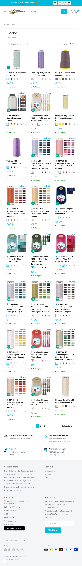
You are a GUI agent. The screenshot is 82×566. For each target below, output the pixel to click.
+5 (49, 267)
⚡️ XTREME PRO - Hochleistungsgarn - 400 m (15, 118)
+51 (25, 167)
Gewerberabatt (10, 521)
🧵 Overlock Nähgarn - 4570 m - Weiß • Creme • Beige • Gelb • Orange (41, 118)
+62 (74, 406)
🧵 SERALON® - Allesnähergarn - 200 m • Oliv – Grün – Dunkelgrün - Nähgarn (41, 308)
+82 (49, 79)
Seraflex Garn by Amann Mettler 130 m (16, 74)
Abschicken (53, 530)
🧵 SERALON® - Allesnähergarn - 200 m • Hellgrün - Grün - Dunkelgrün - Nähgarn (65, 356)
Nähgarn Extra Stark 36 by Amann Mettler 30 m (65, 401)
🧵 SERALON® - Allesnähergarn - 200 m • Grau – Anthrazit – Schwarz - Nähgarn (65, 308)
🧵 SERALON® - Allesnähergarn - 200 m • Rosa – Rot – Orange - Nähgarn (16, 403)
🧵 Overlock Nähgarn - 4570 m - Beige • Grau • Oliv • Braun (40, 402)
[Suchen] (64, 11)
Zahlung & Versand (12, 507)
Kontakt (48, 474)
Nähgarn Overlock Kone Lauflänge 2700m (65, 74)
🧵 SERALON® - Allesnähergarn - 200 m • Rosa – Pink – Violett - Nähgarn (65, 164)
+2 (73, 217)
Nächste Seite (66, 426)
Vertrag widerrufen (14, 528)
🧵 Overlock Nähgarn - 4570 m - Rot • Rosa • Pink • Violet (40, 354)
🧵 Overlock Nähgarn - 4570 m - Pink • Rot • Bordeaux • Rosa (64, 259)
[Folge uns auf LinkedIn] (21, 549)
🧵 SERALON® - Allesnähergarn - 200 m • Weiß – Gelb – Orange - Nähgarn (16, 356)
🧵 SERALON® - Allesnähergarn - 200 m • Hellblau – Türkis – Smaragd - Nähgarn (16, 308)
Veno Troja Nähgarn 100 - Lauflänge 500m (40, 74)
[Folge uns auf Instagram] (9, 549)
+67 (25, 79)
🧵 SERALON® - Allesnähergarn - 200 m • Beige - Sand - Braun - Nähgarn (41, 212)
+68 (74, 79)
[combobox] (45, 11)
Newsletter (9, 524)
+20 (74, 315)
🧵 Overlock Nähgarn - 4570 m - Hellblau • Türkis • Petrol (16, 259)
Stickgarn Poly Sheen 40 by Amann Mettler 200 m (65, 118)
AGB (6, 514)
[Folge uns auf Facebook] (5, 549)
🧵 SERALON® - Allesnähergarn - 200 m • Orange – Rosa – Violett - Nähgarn (16, 212)
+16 (25, 265)
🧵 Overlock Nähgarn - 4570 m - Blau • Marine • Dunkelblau (65, 211)
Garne (13, 25)
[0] (76, 11)
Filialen (48, 478)
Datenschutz (9, 517)
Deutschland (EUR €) (13, 540)
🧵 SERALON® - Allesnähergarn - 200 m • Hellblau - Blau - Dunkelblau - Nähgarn (41, 164)
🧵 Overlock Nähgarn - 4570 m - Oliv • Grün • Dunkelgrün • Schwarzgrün (40, 260)
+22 (49, 172)
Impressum (50, 471)
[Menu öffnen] (5, 11)
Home (6, 25)
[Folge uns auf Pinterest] (13, 549)
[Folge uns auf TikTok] (17, 549)
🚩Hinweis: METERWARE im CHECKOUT (16, 502)
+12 (49, 408)
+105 (74, 124)
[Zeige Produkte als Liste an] (73, 44)
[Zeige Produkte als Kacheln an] (70, 44)
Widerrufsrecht (10, 511)
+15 (25, 124)
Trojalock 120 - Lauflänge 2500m (14, 162)
